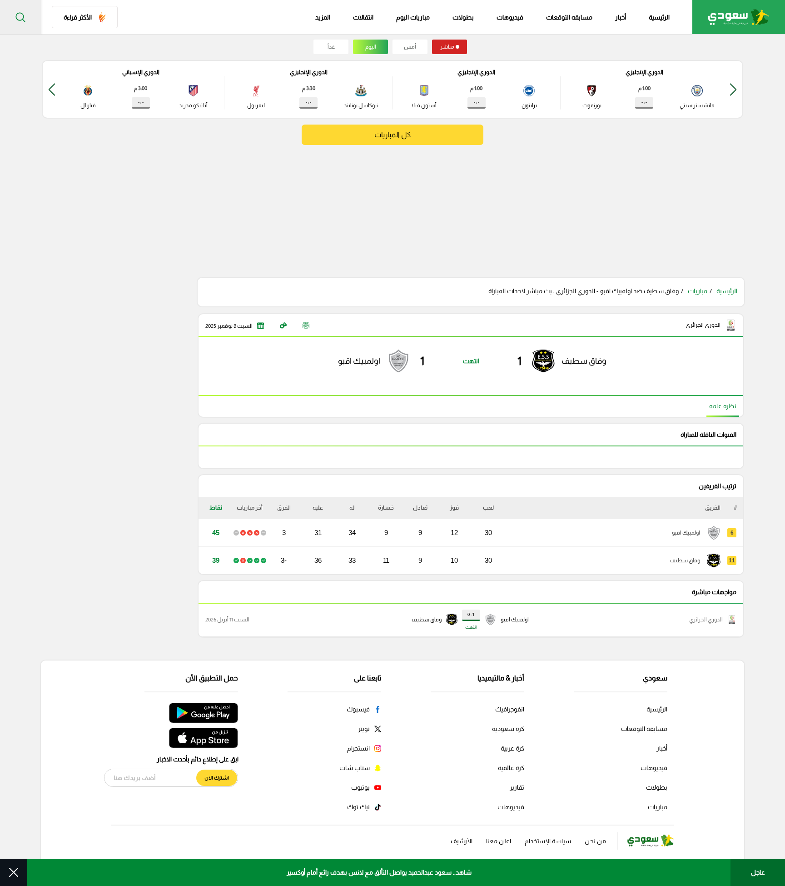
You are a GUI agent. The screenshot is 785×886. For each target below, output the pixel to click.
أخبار (620, 17)
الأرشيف (461, 841)
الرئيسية (659, 17)
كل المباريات (392, 135)
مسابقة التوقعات (644, 728)
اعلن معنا (498, 841)
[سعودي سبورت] (738, 17)
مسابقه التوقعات (569, 17)
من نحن (595, 841)
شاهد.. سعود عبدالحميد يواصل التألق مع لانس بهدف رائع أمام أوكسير (379, 872)
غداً (331, 47)
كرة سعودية (508, 728)
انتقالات (363, 17)
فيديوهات (510, 17)
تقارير (517, 787)
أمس (410, 47)
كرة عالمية (511, 767)
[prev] (733, 89)
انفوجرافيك (509, 709)
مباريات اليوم (413, 17)
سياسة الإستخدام (548, 841)
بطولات (463, 17)
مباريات (697, 291)
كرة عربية (512, 748)
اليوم (370, 47)
